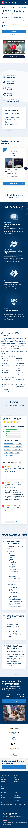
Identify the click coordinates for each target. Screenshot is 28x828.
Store (15, 783)
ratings (23, 822)
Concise (19, 443)
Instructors (3, 783)
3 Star (4, 433)
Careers (3, 802)
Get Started (13, 31)
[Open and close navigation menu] (25, 2)
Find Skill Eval (4, 784)
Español (9, 824)
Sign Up (2, 786)
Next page (19, 521)
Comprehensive (17, 446)
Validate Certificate (18, 784)
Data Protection (17, 797)
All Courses (5, 7)
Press (2, 799)
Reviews (3, 797)
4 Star (4, 431)
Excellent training (17, 449)
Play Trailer (15, 57)
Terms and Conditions (18, 802)
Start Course (12, 767)
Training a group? (13, 34)
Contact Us (16, 779)
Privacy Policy (17, 795)
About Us (3, 795)
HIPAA (12, 7)
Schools (3, 781)
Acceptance (3, 800)
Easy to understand (9, 443)
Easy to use (7, 446)
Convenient (7, 449)
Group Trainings (12, 701)
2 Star (4, 435)
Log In (2, 788)
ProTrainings (16, 816)
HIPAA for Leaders (21, 7)
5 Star (4, 429)
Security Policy (17, 799)
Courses (3, 777)
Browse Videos (13, 183)
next (26, 168)
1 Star (4, 437)
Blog (15, 777)
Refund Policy (17, 800)
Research (16, 781)
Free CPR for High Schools (6, 804)
